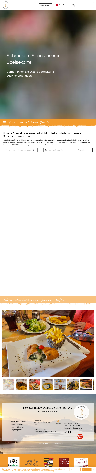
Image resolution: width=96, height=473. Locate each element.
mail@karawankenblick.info (46, 432)
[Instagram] (93, 7)
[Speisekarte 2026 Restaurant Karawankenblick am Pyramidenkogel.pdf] (74, 5)
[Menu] (81, 5)
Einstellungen (75, 470)
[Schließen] (94, 469)
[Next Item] (90, 343)
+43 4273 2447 (40, 429)
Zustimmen (86, 470)
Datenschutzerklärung (47, 471)
